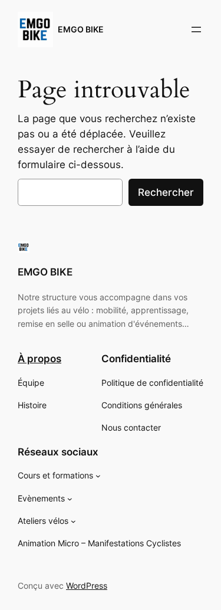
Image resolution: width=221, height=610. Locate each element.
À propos (39, 359)
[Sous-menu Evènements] (69, 498)
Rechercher (166, 192)
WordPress (86, 586)
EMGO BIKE (81, 29)
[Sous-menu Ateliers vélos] (73, 521)
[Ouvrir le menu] (196, 29)
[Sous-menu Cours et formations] (98, 475)
